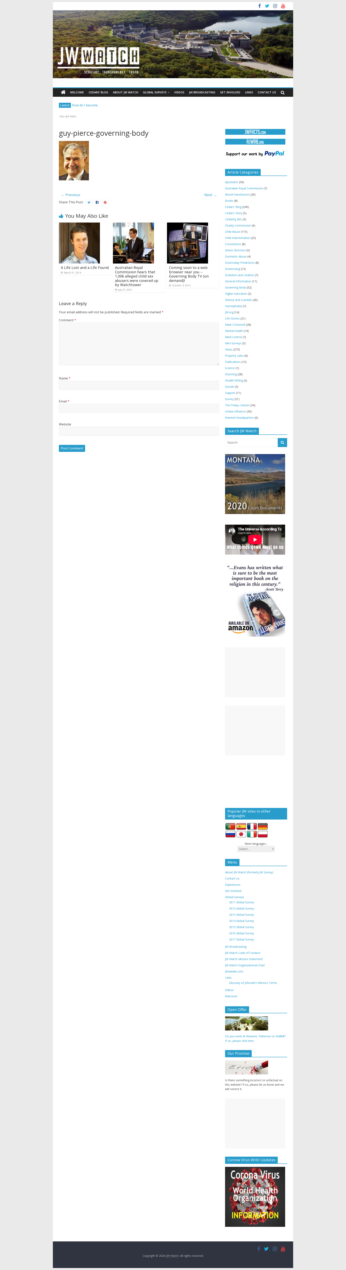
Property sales (234, 355)
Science (230, 368)
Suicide (229, 386)
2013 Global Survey (241, 915)
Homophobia (233, 306)
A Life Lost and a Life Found (85, 267)
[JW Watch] (173, 12)
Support (230, 393)
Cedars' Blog (233, 207)
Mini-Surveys (233, 343)
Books (229, 201)
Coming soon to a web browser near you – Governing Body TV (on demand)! (189, 274)
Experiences (232, 885)
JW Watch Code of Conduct (242, 953)
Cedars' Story (233, 213)
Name (64, 378)
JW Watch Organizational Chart (245, 965)
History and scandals (238, 300)
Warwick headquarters (239, 417)
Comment (67, 320)
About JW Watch (125, 92)
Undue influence (235, 411)
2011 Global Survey (241, 902)
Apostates (231, 182)
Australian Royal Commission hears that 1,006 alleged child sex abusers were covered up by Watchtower (136, 276)
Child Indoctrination (237, 238)
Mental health (234, 331)
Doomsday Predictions (240, 263)
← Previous (70, 194)
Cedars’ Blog (98, 92)
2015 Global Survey (241, 927)
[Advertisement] (255, 672)
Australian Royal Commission (244, 188)
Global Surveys (154, 92)
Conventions (233, 244)
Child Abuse (232, 232)
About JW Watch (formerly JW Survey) (249, 872)
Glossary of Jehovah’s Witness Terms (253, 983)
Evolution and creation (239, 275)
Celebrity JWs (233, 219)
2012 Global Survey (241, 908)
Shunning (231, 374)
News (228, 349)
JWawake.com (234, 971)
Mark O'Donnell (235, 324)
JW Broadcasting (202, 92)
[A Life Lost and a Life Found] (79, 225)
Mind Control (233, 337)
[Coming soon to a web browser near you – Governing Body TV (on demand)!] (187, 225)
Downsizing (232, 269)
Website (65, 424)
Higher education (236, 294)
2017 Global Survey (241, 939)
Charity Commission (238, 225)
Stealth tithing (234, 380)
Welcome (77, 92)
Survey (229, 399)
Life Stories (232, 318)
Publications (233, 362)
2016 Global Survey (241, 933)
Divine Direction (235, 250)
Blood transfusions (237, 194)
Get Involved (230, 92)
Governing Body (235, 287)
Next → (210, 194)
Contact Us (267, 92)
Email (64, 401)
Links (249, 92)
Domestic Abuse (235, 256)
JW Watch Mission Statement (244, 959)
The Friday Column (237, 405)
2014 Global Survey (241, 921)
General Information (238, 281)
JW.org (229, 312)
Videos (179, 92)
